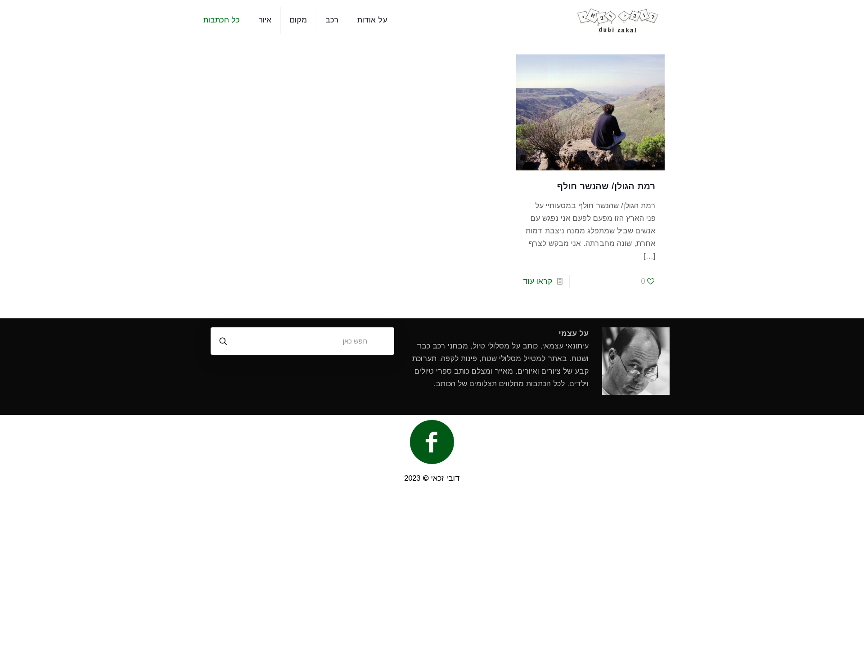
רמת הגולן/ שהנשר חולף (606, 186)
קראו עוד (537, 281)
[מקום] (618, 20)
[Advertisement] (432, 572)
